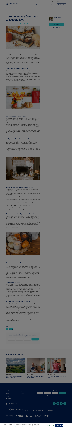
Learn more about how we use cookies (16, 426)
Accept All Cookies (59, 425)
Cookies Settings (50, 425)
